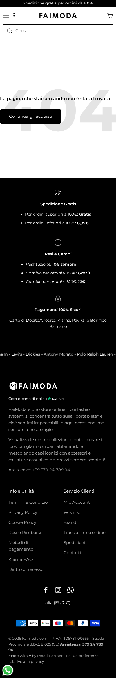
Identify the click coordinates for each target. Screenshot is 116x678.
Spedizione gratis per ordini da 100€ (58, 3)
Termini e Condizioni (30, 502)
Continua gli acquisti (30, 116)
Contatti (72, 552)
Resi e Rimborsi (24, 532)
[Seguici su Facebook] (45, 590)
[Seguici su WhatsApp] (70, 590)
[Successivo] (114, 3)
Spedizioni (74, 542)
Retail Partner (50, 655)
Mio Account (77, 502)
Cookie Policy (22, 522)
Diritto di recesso (25, 569)
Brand (70, 522)
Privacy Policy (22, 512)
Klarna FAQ (20, 559)
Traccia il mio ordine (85, 532)
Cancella (105, 30)
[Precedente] (1, 3)
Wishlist (72, 512)
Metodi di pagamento (20, 546)
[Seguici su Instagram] (58, 590)
